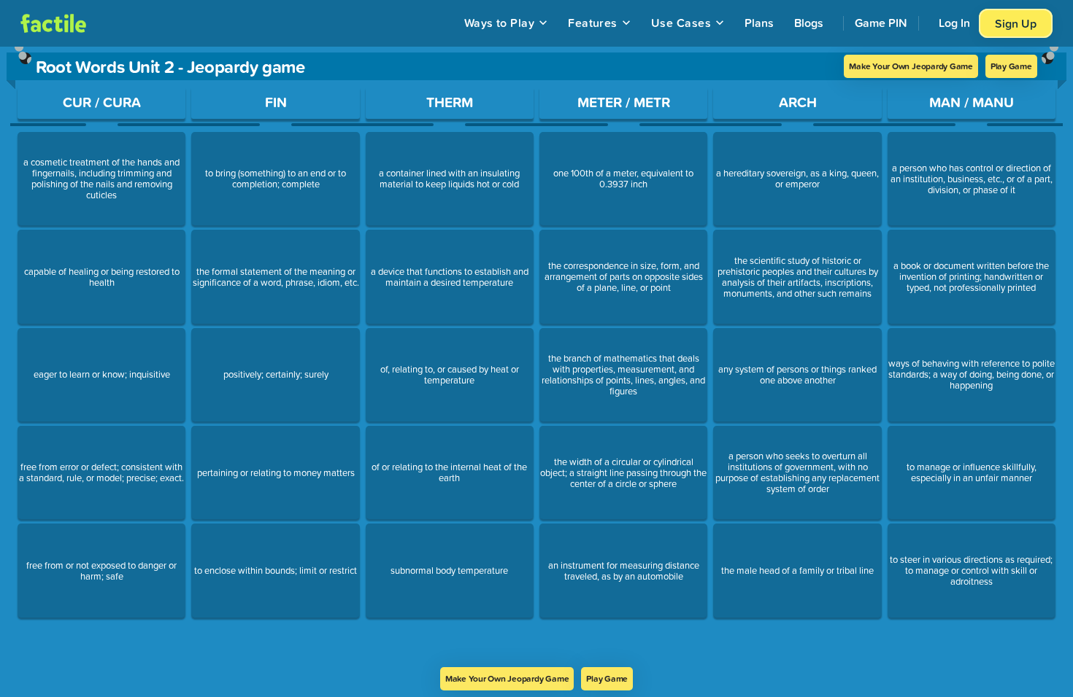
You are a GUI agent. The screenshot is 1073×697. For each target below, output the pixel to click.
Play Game (1011, 66)
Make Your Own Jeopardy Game (911, 66)
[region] (536, 357)
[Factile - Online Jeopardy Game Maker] (53, 23)
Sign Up (1016, 23)
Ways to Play (499, 23)
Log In (954, 23)
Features (593, 23)
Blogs (808, 23)
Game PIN (881, 23)
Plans (759, 23)
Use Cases (681, 23)
